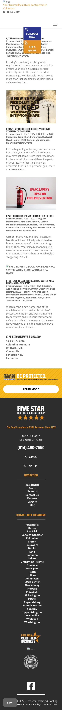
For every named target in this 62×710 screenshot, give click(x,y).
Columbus (32, 538)
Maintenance (42, 139)
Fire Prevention (46, 224)
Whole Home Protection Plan (21, 230)
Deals (32, 488)
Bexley (32, 528)
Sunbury (32, 609)
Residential (32, 485)
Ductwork (47, 136)
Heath (32, 571)
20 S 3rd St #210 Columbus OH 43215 (18, 343)
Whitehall (32, 619)
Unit (23, 300)
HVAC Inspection (39, 291)
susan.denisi (15, 134)
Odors (46, 294)
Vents (29, 142)
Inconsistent (12, 294)
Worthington (32, 622)
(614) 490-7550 (11, 11)
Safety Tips (31, 227)
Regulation (31, 297)
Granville (32, 565)
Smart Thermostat (15, 142)
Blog (32, 505)
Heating (10, 291)
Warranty (24, 55)
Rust (40, 297)
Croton (32, 541)
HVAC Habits (12, 139)
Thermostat (12, 55)
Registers (19, 297)
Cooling (15, 288)
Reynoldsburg (32, 602)
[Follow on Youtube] (30, 466)
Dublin (32, 548)
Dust (52, 288)
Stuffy (46, 297)
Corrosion (25, 288)
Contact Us (12, 351)
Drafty (34, 288)
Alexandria (32, 524)
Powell (32, 598)
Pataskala (32, 592)
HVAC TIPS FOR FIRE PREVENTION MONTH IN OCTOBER (30, 215)
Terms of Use (50, 704)
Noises (38, 294)
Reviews (32, 498)
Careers (32, 501)
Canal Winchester (32, 535)
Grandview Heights (32, 561)
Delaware (32, 545)
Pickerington (32, 595)
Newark (32, 588)
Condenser (35, 136)
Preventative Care (15, 227)
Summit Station (32, 605)
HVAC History (22, 291)
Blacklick (32, 531)
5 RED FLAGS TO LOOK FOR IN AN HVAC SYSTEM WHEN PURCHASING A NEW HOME (30, 282)
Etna (32, 551)
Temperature (13, 300)
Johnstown (32, 578)
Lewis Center (32, 582)
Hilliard (32, 575)
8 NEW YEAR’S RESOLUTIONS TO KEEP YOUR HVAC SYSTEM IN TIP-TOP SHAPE (28, 130)
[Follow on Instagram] (25, 466)
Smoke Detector (46, 227)
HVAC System (27, 139)
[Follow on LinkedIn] (36, 466)
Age (8, 288)
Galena (32, 558)
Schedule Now (14, 354)
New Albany (32, 585)
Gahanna (32, 555)
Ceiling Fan (23, 136)
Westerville (32, 615)
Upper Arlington (32, 612)
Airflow (35, 221)
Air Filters (43, 134)
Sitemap (19, 704)
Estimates (12, 358)
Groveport (32, 568)
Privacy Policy (33, 704)
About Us (32, 491)
